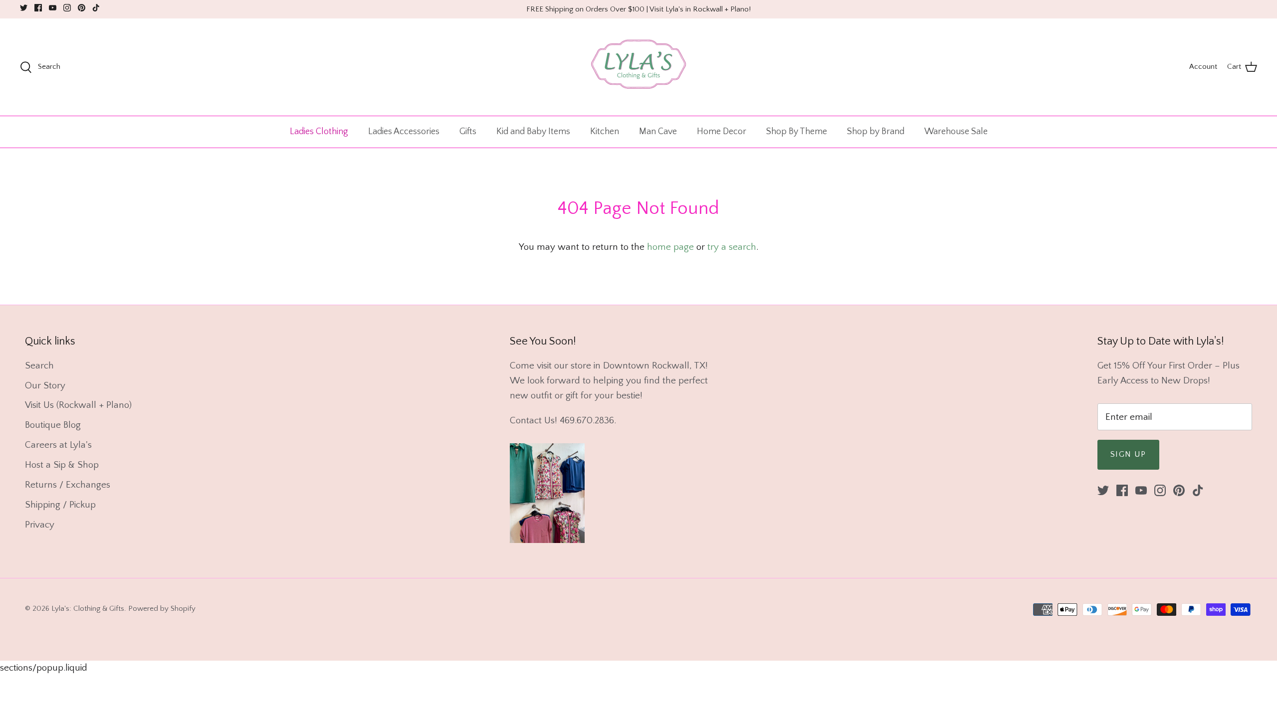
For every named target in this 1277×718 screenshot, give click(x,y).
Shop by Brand (875, 132)
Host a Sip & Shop (62, 465)
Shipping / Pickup (60, 505)
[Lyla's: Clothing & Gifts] (638, 67)
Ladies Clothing (319, 132)
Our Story (45, 385)
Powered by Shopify (162, 608)
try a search (731, 247)
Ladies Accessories (403, 132)
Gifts (467, 132)
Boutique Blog (53, 425)
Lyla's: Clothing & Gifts (87, 608)
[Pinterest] (81, 7)
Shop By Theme (796, 132)
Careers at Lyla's (58, 445)
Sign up (1128, 454)
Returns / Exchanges (67, 485)
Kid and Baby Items (533, 132)
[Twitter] (23, 7)
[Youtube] (52, 7)
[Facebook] (38, 7)
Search (39, 365)
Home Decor (721, 132)
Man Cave (658, 132)
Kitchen (604, 132)
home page (670, 247)
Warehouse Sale (956, 132)
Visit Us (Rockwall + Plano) (78, 405)
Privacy (39, 525)
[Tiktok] (96, 7)
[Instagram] (67, 7)
